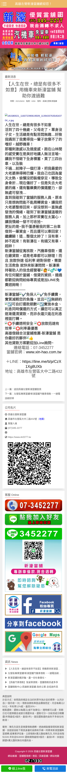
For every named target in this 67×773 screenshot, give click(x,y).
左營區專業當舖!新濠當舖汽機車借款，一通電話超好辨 (35, 673)
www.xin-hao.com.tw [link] (43, 352)
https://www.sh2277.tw (19, 437)
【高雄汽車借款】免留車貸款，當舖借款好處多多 (33, 682)
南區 (35, 756)
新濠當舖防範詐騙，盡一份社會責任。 (27, 677)
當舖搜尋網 (25, 756)
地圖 (41, 419)
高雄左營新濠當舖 (50, 101)
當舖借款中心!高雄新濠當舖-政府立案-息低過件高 (33, 686)
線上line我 (18, 768)
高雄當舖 (43, 756)
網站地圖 (54, 756)
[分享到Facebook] (33, 624)
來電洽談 (52, 768)
